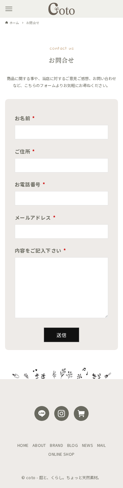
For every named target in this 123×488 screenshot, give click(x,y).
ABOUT (39, 445)
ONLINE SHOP (61, 454)
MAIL (101, 445)
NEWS (87, 445)
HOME (23, 445)
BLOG (72, 445)
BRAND (56, 445)
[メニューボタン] (9, 9)
